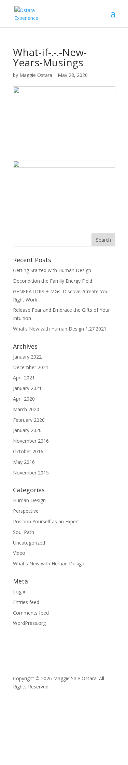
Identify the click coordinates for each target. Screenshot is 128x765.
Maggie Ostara (35, 75)
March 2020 (26, 409)
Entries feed (26, 602)
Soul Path (23, 532)
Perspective (26, 511)
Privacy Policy (28, 705)
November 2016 (31, 441)
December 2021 (30, 367)
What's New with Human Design (48, 563)
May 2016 (24, 462)
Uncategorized (29, 542)
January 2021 (27, 388)
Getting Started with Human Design (52, 270)
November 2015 (31, 472)
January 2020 (27, 430)
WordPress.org (29, 623)
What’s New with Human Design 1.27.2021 (59, 328)
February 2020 (29, 420)
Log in (20, 591)
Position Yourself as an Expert (46, 521)
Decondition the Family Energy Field (52, 281)
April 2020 (24, 398)
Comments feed (31, 612)
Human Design (29, 500)
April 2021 (24, 377)
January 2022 (27, 356)
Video (19, 553)
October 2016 (28, 451)
